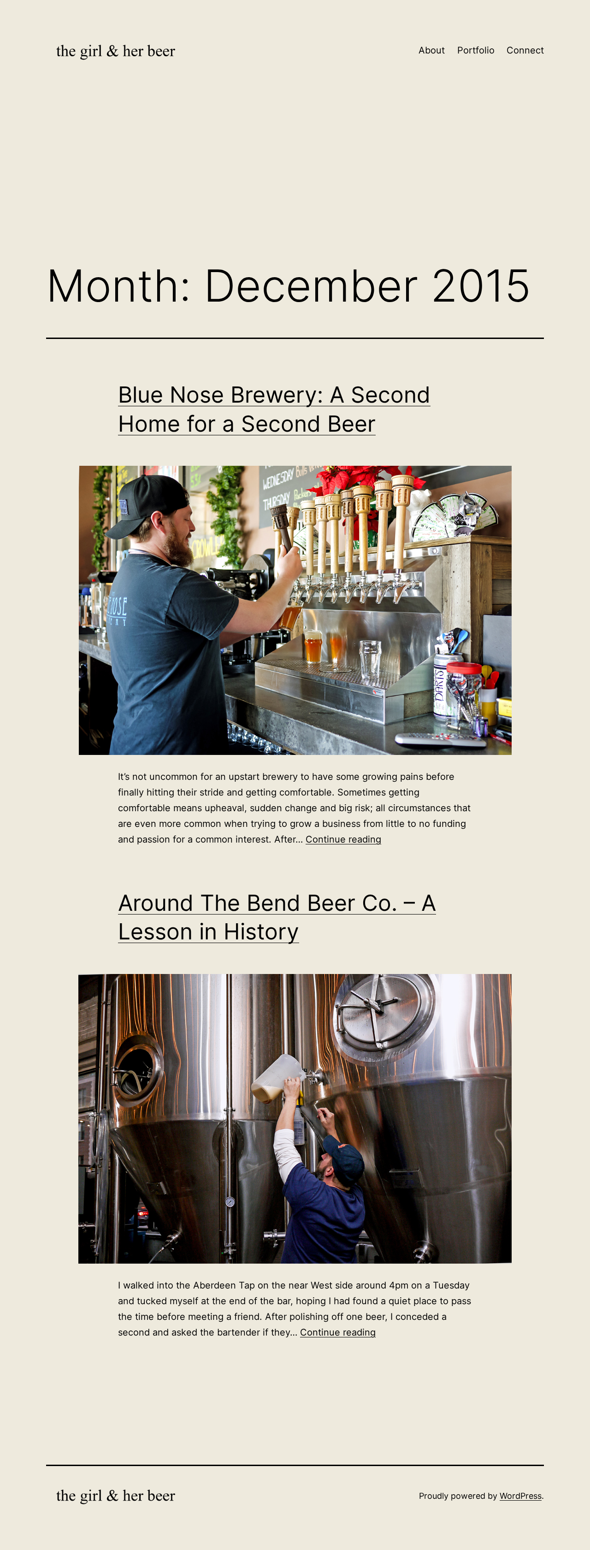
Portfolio (476, 50)
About (432, 50)
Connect (525, 50)
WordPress (521, 1496)
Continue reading (343, 839)
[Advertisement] (295, 178)
